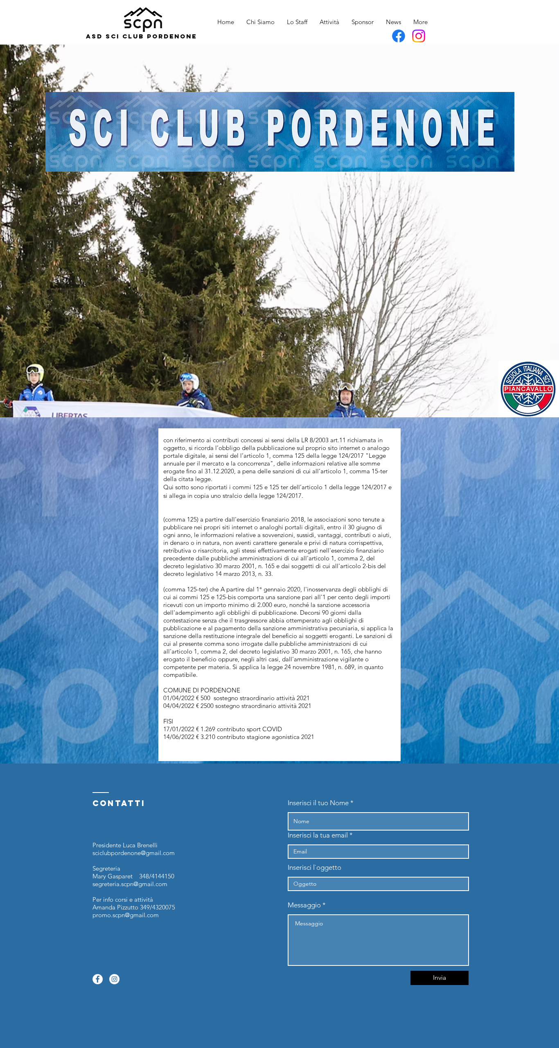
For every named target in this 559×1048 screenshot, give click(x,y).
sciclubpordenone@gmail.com (133, 853)
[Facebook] (398, 36)
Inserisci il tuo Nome (318, 802)
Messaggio (304, 905)
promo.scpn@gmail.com (125, 915)
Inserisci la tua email (318, 835)
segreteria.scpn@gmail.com (129, 884)
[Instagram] (418, 36)
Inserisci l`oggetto (314, 867)
